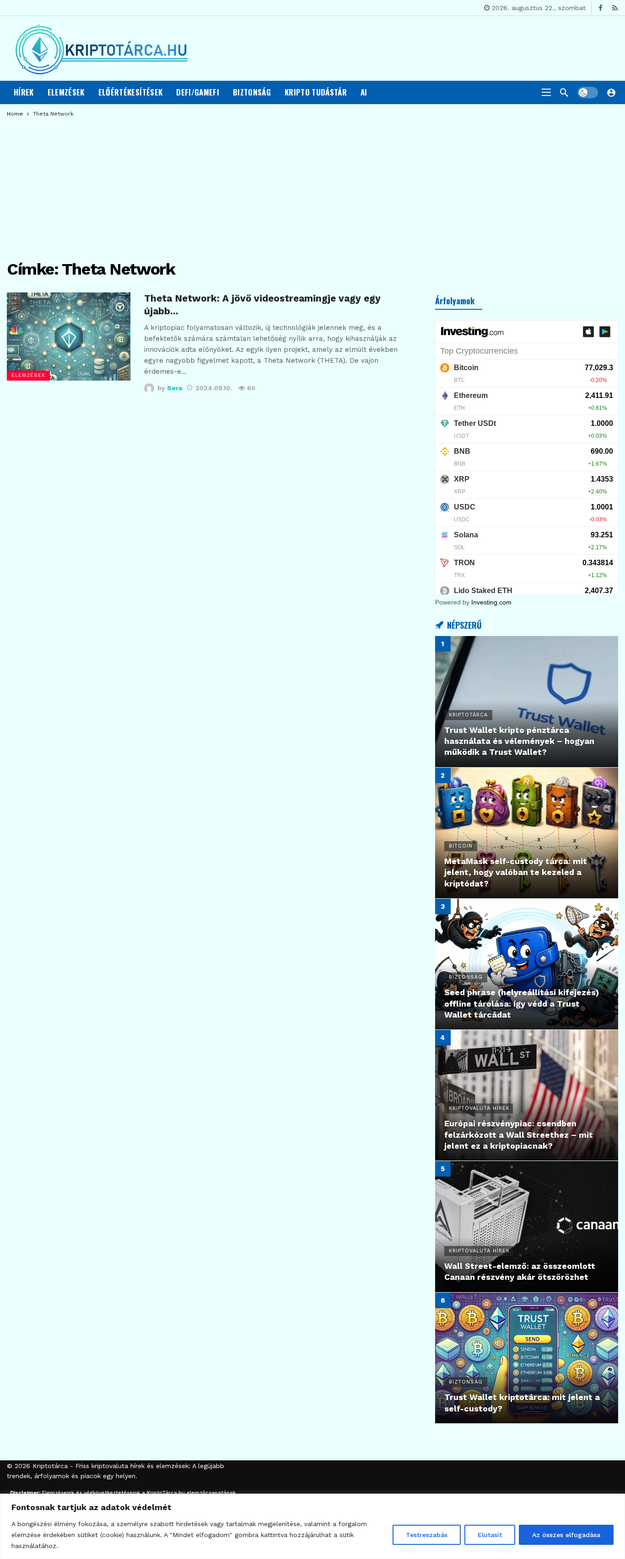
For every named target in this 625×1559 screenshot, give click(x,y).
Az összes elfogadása (566, 1534)
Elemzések (28, 375)
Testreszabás (426, 1534)
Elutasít (490, 1534)
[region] (312, 1526)
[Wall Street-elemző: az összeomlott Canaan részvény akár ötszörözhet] (526, 1226)
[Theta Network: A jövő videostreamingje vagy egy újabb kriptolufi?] (68, 336)
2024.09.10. (213, 388)
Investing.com (491, 602)
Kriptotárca (50, 1465)
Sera (174, 388)
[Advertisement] (312, 185)
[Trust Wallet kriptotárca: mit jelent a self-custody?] (526, 1358)
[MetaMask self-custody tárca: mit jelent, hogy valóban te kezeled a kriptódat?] (526, 833)
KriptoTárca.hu (166, 1493)
